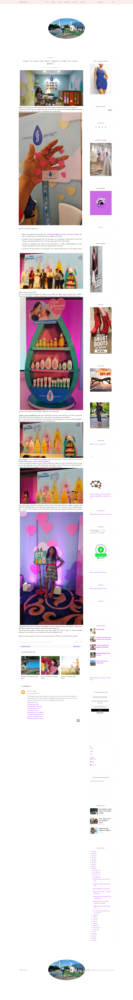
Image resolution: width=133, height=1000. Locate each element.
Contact (75, 2)
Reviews (82, 2)
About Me (67, 2)
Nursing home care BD (34, 708)
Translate (102, 532)
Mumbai (41, 642)
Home (46, 2)
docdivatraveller (46, 67)
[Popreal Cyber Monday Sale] (97, 444)
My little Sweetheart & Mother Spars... (29, 677)
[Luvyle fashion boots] (101, 353)
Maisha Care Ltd (32, 702)
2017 (93, 932)
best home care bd (32, 710)
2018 (93, 868)
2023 (93, 858)
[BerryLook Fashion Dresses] (98, 572)
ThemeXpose (93, 970)
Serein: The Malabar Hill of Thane (68, 677)
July (94, 917)
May (94, 921)
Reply (78, 720)
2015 (93, 936)
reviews (51, 642)
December (95, 870)
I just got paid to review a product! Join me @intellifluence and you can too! (100, 496)
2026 (93, 851)
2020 (93, 864)
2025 (93, 853)
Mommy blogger (34, 642)
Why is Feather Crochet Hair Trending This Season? (104, 820)
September (96, 877)
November (95, 873)
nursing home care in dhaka (35, 712)
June (94, 919)
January (95, 929)
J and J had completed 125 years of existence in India (62, 234)
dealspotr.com (101, 560)
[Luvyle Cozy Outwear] (96, 292)
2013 (93, 940)
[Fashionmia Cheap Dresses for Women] (100, 514)
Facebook (93, 765)
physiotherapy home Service (35, 718)
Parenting (45, 642)
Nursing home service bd (34, 706)
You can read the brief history (41, 461)
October (95, 875)
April (94, 923)
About (91, 751)
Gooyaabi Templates (109, 970)
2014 (93, 938)
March (94, 925)
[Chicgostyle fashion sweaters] (98, 588)
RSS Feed (93, 759)
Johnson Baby (50, 57)
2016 (93, 934)
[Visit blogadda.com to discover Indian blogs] (101, 679)
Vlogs (59, 2)
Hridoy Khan (31, 691)
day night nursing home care (35, 714)
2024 (93, 856)
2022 (93, 860)
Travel (53, 2)
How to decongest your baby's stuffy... (49, 677)
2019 (93, 866)
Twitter (93, 762)
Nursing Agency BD (33, 704)
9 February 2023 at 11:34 (33, 693)
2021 (93, 862)
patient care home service (35, 716)
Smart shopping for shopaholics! (101, 888)
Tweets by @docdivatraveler (97, 781)
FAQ (91, 754)
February (95, 927)
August (95, 915)
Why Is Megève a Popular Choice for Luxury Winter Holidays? (105, 811)
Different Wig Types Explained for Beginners (105, 829)
